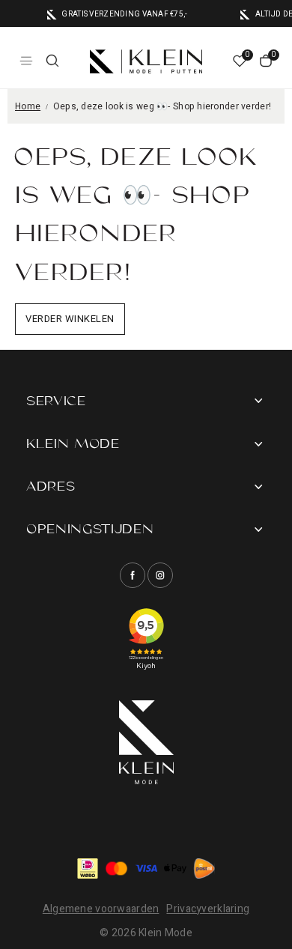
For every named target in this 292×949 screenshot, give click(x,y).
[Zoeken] (52, 60)
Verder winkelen (70, 319)
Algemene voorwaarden (101, 909)
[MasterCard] (117, 868)
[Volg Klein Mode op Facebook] (132, 575)
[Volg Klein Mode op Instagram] (160, 575)
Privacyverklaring (207, 909)
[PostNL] (204, 868)
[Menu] (26, 60)
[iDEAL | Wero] (87, 868)
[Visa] (146, 868)
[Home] (146, 61)
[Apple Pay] (175, 868)
